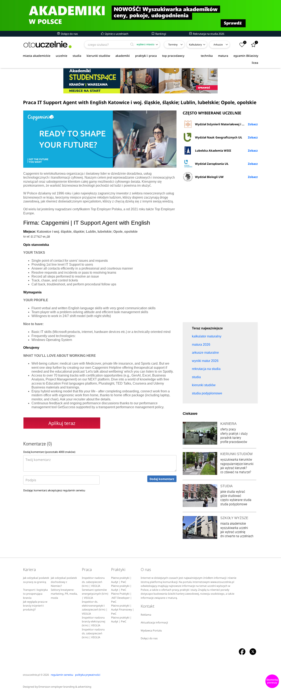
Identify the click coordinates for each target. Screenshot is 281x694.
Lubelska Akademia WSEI (213, 150)
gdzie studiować (230, 496)
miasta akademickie (36, 56)
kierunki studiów (98, 56)
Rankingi (160, 34)
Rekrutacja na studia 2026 (208, 34)
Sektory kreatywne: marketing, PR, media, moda (64, 594)
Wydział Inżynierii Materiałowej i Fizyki (222, 124)
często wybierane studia (235, 500)
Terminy (173, 44)
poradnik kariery (230, 438)
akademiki (122, 56)
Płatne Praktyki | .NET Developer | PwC (121, 597)
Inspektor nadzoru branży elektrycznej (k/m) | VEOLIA (93, 621)
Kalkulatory (195, 44)
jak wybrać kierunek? (233, 468)
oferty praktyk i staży (234, 434)
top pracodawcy (173, 56)
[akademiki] (140, 15)
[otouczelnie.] (47, 44)
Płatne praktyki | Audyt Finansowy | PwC (122, 609)
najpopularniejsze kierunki (236, 464)
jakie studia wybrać (233, 492)
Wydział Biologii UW (209, 177)
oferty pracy (228, 429)
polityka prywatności (87, 675)
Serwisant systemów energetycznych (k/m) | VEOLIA (95, 594)
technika (207, 56)
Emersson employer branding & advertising (64, 686)
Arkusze (218, 44)
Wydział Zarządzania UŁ (212, 164)
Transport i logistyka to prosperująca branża (35, 594)
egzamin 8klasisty (245, 56)
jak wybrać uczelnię (232, 532)
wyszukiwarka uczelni (234, 528)
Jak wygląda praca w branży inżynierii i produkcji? (35, 605)
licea (255, 63)
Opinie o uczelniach (116, 34)
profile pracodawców (233, 442)
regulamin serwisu (74, 490)
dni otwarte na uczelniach (236, 536)
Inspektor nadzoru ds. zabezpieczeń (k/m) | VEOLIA (93, 582)
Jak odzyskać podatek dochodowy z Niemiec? (64, 582)
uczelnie (61, 56)
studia (77, 56)
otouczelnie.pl (31, 675)
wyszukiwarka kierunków (236, 460)
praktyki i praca (146, 56)
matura (223, 56)
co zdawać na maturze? (235, 472)
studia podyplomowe (233, 504)
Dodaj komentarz (162, 479)
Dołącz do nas (69, 34)
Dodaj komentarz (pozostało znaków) (49, 452)
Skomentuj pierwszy (272, 681)
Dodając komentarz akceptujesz (54, 490)
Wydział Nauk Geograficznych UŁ (218, 137)
